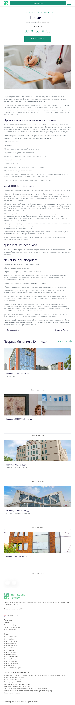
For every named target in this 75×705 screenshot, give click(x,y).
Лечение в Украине (10, 661)
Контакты (7, 623)
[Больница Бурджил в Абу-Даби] (37, 508)
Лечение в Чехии (9, 665)
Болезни (30, 12)
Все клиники (63, 341)
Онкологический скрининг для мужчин (17, 686)
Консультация (38, 3)
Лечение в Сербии (10, 654)
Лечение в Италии (10, 648)
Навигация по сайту (10, 629)
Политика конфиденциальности (14, 625)
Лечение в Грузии (10, 639)
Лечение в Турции (10, 659)
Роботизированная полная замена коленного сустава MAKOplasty (26, 688)
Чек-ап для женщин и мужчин (14, 677)
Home (23, 12)
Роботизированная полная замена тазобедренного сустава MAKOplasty (28, 691)
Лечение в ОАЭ (9, 650)
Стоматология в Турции (12, 693)
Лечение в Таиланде (11, 657)
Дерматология (40, 12)
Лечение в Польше (10, 652)
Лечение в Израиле (10, 641)
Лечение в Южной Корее (12, 668)
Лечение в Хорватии (11, 663)
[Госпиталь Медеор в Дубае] (37, 462)
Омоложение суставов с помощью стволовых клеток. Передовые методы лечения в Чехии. (34, 675)
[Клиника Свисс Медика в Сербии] (37, 554)
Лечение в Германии (11, 637)
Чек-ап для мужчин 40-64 (12, 682)
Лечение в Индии (10, 643)
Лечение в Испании (10, 645)
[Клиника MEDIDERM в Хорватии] (37, 416)
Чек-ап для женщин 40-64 (12, 679)
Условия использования (12, 627)
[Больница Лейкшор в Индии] (37, 370)
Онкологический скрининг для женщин (17, 684)
